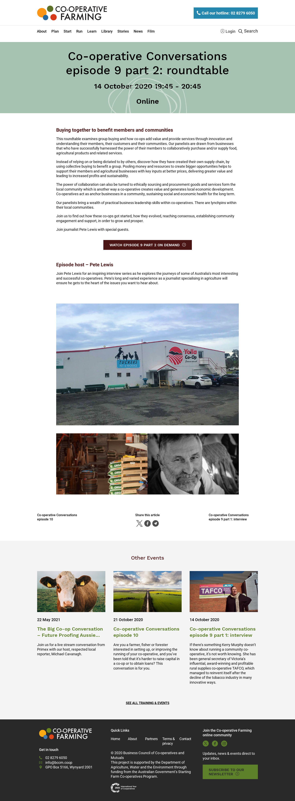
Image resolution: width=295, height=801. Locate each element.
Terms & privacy (168, 741)
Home (115, 739)
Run (79, 31)
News (138, 31)
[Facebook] (147, 523)
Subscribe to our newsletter (226, 772)
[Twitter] (139, 523)
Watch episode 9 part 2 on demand (145, 245)
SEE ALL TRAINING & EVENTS (147, 703)
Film (151, 31)
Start (67, 31)
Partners (151, 739)
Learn (92, 31)
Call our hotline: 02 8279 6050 (228, 13)
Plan (55, 31)
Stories (123, 31)
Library (107, 31)
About (42, 31)
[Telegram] (156, 523)
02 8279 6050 (56, 758)
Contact (185, 739)
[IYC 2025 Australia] (123, 788)
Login (230, 31)
